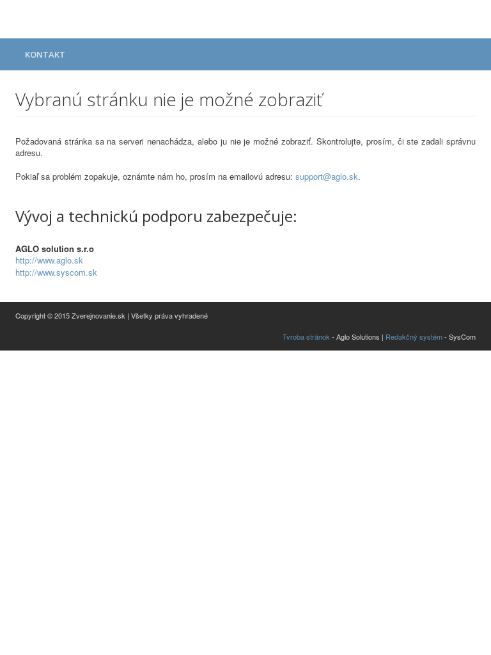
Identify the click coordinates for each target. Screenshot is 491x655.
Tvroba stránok (306, 336)
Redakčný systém (414, 336)
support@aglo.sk (326, 176)
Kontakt (45, 54)
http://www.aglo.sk (49, 260)
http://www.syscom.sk (56, 272)
